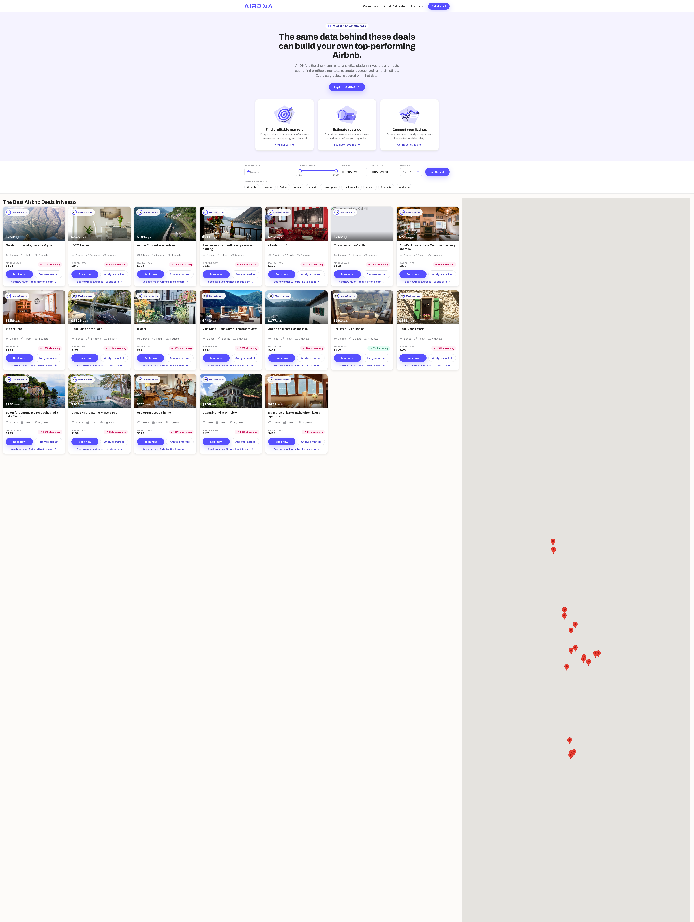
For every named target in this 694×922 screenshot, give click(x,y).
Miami (312, 187)
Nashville (404, 187)
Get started (439, 6)
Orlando (251, 187)
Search (437, 172)
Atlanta (370, 187)
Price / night (308, 165)
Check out (377, 165)
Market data (370, 6)
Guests (405, 165)
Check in (345, 165)
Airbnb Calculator (394, 6)
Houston (268, 187)
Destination (252, 165)
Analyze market (48, 274)
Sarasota (386, 187)
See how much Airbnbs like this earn (34, 281)
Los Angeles (330, 187)
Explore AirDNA (347, 87)
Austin (298, 187)
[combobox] (250, 172)
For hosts (417, 6)
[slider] (300, 170)
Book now (19, 274)
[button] (564, 616)
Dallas (283, 187)
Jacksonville (351, 187)
